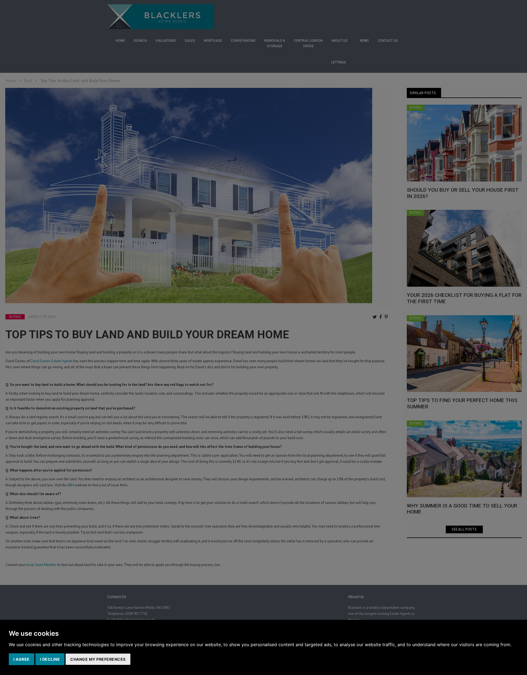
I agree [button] (21, 659)
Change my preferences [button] (98, 659)
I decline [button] (50, 659)
